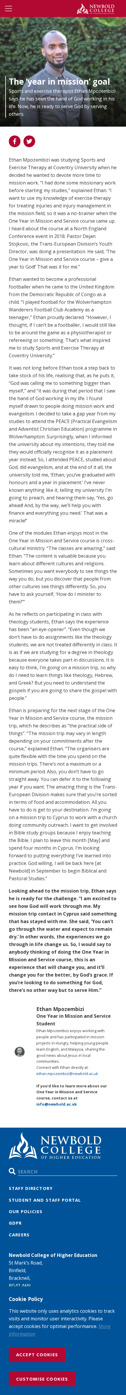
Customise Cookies (42, 1379)
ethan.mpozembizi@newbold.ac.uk (67, 1073)
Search (12, 1171)
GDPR (15, 1223)
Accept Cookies (37, 1354)
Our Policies (26, 1211)
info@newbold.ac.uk (56, 1104)
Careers (19, 1235)
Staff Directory (31, 1188)
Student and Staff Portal (45, 1200)
